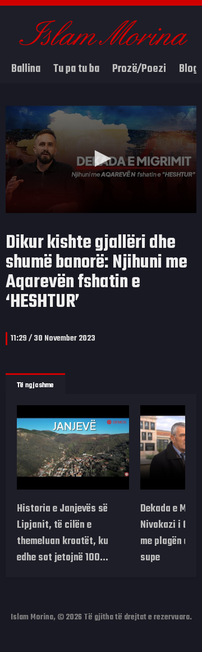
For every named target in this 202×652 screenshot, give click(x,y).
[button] (101, 158)
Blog (189, 69)
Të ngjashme (35, 385)
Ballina (25, 69)
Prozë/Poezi (139, 69)
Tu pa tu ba (76, 69)
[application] (101, 159)
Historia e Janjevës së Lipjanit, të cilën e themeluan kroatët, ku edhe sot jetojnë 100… (62, 533)
